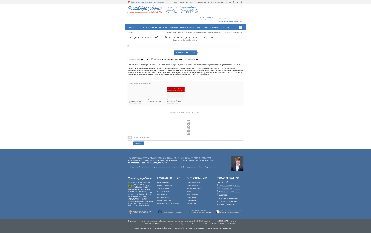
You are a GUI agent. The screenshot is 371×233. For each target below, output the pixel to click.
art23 (196, 59)
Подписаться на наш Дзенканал (228, 185)
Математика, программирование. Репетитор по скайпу (137, 95)
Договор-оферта (163, 188)
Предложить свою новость (226, 191)
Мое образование (193, 194)
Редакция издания (163, 182)
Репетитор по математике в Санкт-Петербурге (156, 94)
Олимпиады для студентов (226, 204)
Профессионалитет (193, 182)
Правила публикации (164, 185)
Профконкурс (191, 197)
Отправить (138, 143)
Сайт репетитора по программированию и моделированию (176, 95)
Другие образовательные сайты (172, 59)
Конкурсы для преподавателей (227, 199)
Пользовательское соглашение (168, 203)
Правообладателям (164, 200)
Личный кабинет (207, 17)
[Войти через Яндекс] (188, 129)
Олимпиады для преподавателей (222, 195)
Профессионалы (192, 185)
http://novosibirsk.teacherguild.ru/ (185, 40)
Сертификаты (162, 194)
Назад (131, 32)
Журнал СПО (191, 203)
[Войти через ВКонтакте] (188, 125)
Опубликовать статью (224, 188)
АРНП (189, 191)
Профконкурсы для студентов (227, 201)
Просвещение (192, 200)
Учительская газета (194, 188)
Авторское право (163, 197)
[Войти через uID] (188, 122)
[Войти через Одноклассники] (188, 133)
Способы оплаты (163, 191)
